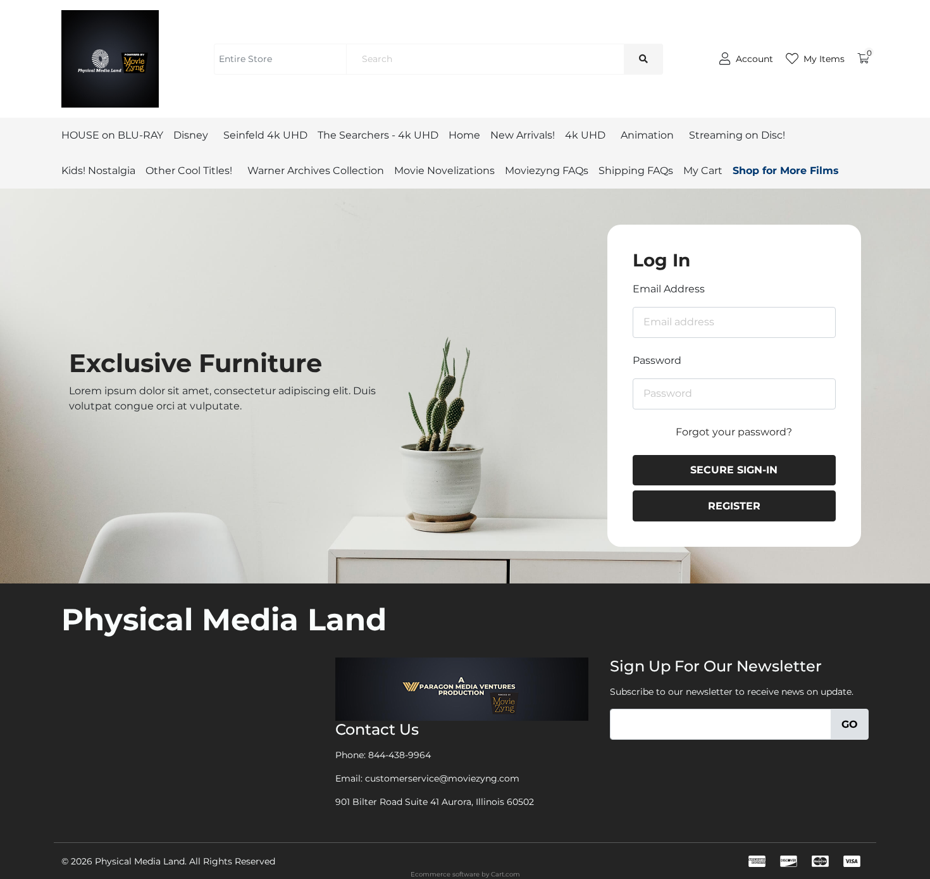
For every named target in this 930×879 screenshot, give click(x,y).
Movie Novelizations (444, 171)
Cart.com (505, 874)
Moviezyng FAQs (546, 171)
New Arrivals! (522, 135)
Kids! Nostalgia (98, 171)
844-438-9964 (399, 755)
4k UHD (585, 135)
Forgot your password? (734, 432)
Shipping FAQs (635, 171)
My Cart (702, 171)
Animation (647, 135)
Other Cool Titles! (189, 171)
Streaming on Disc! (737, 135)
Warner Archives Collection (315, 171)
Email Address (669, 289)
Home (464, 135)
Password (657, 360)
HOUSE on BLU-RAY (112, 135)
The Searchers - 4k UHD (378, 135)
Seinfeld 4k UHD (265, 135)
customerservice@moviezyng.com (442, 778)
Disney (190, 135)
